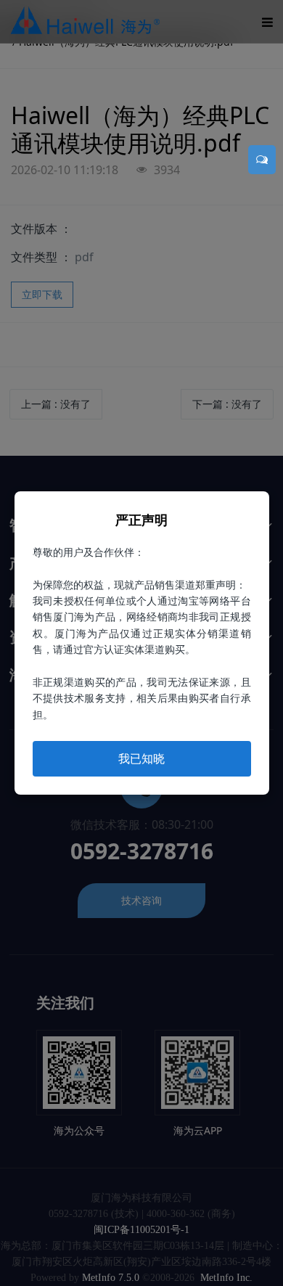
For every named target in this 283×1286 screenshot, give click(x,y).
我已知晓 (141, 758)
